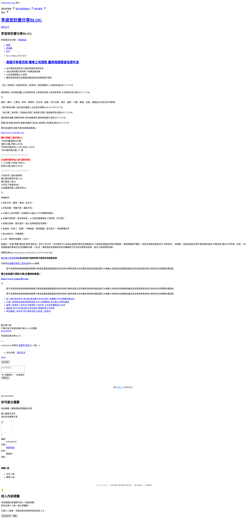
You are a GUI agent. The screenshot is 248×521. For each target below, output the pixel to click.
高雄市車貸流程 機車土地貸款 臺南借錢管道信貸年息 (42, 62)
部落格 (9, 48)
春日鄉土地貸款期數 (10, 258)
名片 (8, 51)
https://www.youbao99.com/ (12, 132)
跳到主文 (5, 27)
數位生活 (21, 353)
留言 (27, 345)
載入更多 (5, 362)
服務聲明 (148, 485)
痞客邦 (22, 345)
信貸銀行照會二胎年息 (17, 263)
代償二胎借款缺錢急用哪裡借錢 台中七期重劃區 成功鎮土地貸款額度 (37, 302)
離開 (15, 516)
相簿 (8, 45)
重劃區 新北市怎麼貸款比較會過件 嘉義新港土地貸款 (30, 308)
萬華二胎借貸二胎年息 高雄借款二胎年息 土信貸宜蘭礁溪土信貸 (35, 305)
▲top (3, 357)
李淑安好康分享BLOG (21, 20)
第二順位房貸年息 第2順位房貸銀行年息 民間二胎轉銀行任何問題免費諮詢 (40, 299)
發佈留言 (5, 378)
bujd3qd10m (6, 331)
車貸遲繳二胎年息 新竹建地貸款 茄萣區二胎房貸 (28, 311)
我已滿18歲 (6, 516)
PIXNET (105, 485)
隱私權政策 (138, 485)
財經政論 (22, 40)
